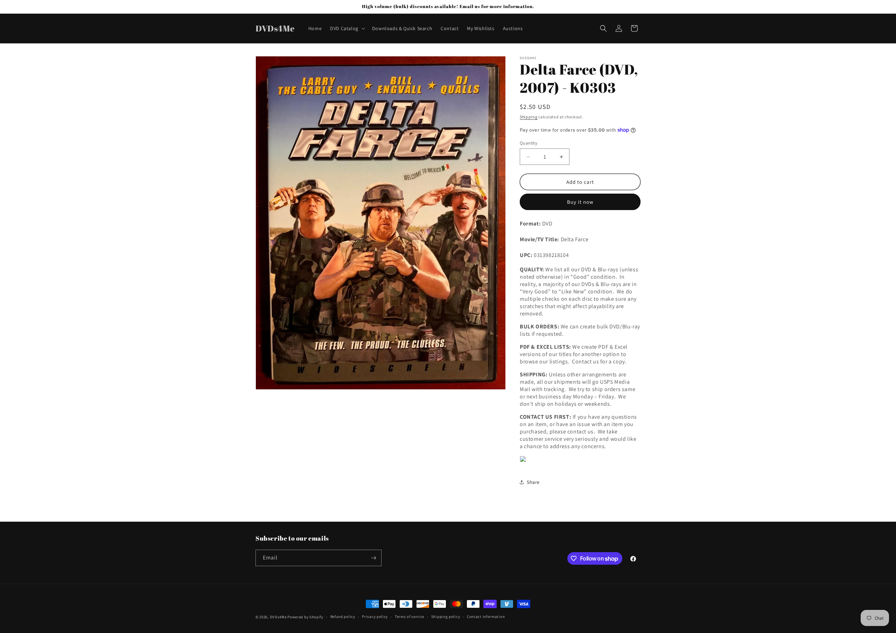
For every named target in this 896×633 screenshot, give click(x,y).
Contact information (486, 616)
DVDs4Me (278, 616)
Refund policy (342, 616)
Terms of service (409, 616)
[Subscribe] (373, 558)
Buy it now (580, 202)
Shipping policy (445, 616)
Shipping (529, 116)
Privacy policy (375, 616)
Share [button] (533, 482)
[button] (347, 28)
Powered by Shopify (305, 616)
